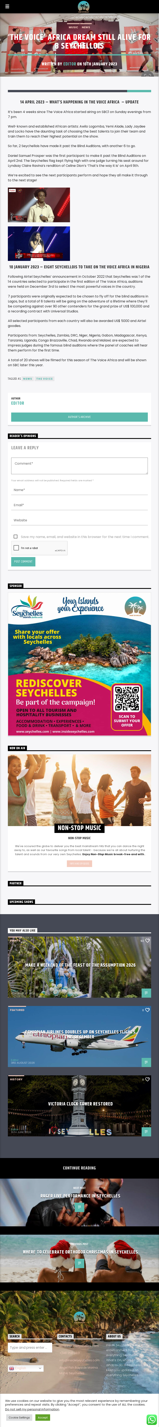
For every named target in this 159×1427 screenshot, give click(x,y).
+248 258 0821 (69, 1353)
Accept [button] (43, 1418)
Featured (17, 1010)
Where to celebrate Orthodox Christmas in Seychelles (80, 1252)
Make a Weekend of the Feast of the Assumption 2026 (80, 965)
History (16, 1079)
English (20, 1368)
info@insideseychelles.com (79, 1360)
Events (15, 941)
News (86, 27)
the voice (44, 379)
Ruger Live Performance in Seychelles (80, 1196)
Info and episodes (79, 864)
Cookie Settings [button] (19, 1418)
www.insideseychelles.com (79, 1346)
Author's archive (79, 417)
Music (73, 27)
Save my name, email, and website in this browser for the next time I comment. (85, 536)
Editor (69, 64)
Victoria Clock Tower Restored (80, 1104)
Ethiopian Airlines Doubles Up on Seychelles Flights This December (80, 1035)
